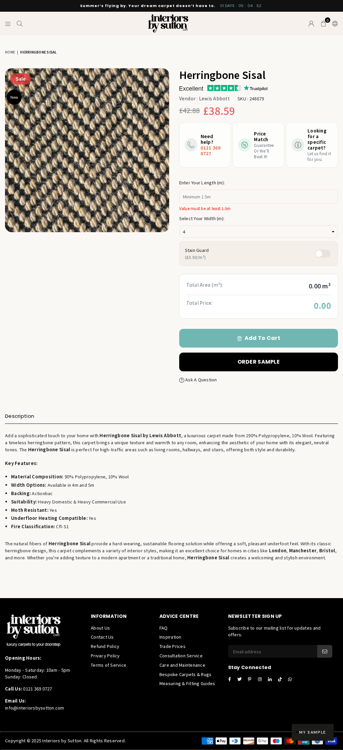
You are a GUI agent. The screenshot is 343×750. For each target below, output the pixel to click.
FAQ (163, 628)
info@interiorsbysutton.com (34, 708)
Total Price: (199, 302)
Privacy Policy (105, 655)
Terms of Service (108, 665)
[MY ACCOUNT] (311, 23)
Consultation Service (181, 655)
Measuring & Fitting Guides (187, 683)
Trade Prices (172, 646)
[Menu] (8, 23)
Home (10, 52)
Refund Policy (105, 646)
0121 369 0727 (211, 150)
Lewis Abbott (214, 98)
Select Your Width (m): (202, 218)
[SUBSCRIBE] (324, 651)
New (14, 97)
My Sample (312, 732)
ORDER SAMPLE (258, 362)
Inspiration (170, 637)
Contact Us (102, 637)
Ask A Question (200, 379)
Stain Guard (197, 253)
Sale (20, 78)
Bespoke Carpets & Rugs (185, 674)
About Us (100, 628)
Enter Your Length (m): (202, 182)
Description (19, 415)
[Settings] (333, 23)
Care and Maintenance (182, 665)
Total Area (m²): (204, 284)
